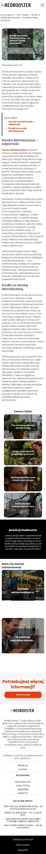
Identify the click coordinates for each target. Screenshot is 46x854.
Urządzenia (23, 789)
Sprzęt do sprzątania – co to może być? (23, 814)
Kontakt (23, 769)
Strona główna (7, 15)
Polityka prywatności (23, 839)
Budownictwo (23, 781)
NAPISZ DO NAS (23, 695)
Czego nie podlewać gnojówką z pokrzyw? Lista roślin (22, 453)
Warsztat (23, 793)
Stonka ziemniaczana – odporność (21, 123)
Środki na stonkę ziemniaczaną (17, 130)
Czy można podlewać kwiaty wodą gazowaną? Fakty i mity (23, 426)
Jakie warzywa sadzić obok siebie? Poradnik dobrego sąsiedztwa (23, 820)
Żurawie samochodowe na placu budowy (23, 590)
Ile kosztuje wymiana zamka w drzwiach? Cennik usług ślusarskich (22, 638)
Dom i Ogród (23, 15)
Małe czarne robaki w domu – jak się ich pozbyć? (23, 826)
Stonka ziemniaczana (14, 149)
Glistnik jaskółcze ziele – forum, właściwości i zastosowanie (23, 479)
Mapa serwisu (23, 844)
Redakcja (23, 765)
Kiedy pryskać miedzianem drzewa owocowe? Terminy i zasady (23, 505)
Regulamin (23, 850)
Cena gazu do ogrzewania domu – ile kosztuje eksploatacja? (23, 807)
